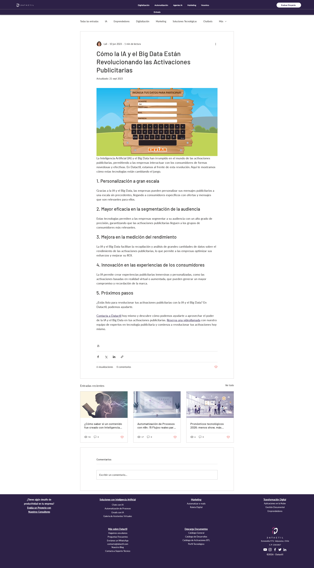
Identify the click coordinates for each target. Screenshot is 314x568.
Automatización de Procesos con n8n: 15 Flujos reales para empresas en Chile (156, 425)
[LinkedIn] (285, 550)
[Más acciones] (216, 44)
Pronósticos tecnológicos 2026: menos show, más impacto (207, 425)
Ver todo (229, 385)
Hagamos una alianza (117, 533)
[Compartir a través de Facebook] (98, 356)
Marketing (161, 21)
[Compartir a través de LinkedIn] (114, 356)
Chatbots (207, 21)
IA (106, 21)
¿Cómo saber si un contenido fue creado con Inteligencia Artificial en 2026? (103, 425)
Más (221, 21)
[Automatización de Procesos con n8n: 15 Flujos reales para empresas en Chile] (157, 404)
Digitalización (142, 21)
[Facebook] (275, 550)
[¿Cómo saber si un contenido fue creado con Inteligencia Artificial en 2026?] (104, 404)
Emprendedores (122, 21)
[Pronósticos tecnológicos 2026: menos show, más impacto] (210, 404)
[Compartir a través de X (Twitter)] (106, 356)
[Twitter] (280, 550)
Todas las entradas (89, 21)
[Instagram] (270, 550)
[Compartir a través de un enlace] (122, 356)
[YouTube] (265, 550)
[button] (143, 5)
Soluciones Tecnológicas (185, 21)
